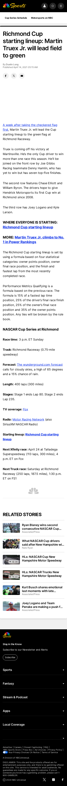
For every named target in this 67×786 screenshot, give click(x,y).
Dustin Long (12, 64)
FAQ (46, 747)
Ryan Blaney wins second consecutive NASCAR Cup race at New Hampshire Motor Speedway (43, 526)
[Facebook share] (6, 76)
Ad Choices (40, 749)
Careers (18, 747)
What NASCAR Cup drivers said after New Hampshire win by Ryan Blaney (43, 542)
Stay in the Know (12, 644)
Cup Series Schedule (16, 17)
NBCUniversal (22, 757)
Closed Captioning (33, 747)
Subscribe (10, 657)
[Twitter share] (14, 76)
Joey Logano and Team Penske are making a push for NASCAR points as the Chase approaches (42, 605)
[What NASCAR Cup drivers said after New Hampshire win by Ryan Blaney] (11, 544)
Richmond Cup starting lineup (28, 227)
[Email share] (22, 76)
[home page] (14, 6)
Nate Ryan (27, 547)
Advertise (7, 747)
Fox (25, 409)
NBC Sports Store (12, 749)
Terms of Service (50, 752)
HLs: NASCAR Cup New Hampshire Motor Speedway (42, 558)
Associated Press (31, 531)
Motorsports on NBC (42, 17)
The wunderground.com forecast (40, 364)
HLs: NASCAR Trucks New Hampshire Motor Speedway (42, 574)
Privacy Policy (55, 749)
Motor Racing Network (28, 419)
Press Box (28, 749)
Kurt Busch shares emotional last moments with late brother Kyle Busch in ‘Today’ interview (42, 589)
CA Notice (34, 752)
